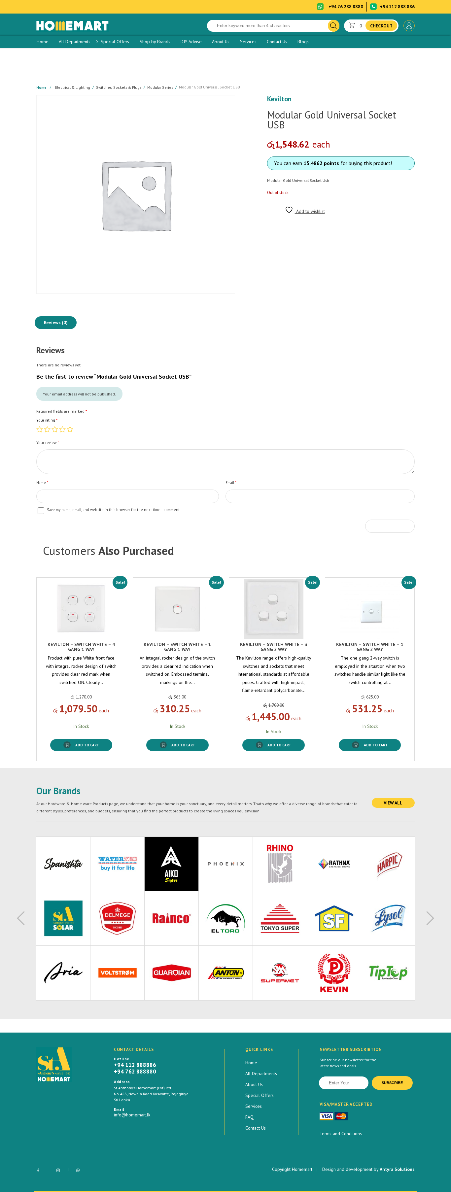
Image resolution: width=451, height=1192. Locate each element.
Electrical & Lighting (72, 87)
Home (43, 42)
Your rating (46, 420)
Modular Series (160, 87)
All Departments (74, 42)
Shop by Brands (155, 42)
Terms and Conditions (341, 1134)
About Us (220, 42)
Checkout (381, 26)
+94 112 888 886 (397, 7)
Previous (21, 918)
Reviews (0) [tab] (56, 322)
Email (231, 482)
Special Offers (115, 42)
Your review (47, 442)
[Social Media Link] (38, 1171)
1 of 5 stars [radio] (39, 429)
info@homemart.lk (132, 1114)
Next (430, 918)
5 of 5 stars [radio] (70, 429)
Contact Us (277, 42)
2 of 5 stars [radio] (47, 429)
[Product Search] (334, 26)
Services (248, 42)
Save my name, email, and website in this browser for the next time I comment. (113, 509)
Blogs (303, 42)
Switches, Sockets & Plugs (118, 87)
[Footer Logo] (54, 1064)
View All (393, 803)
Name (42, 482)
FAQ (249, 1117)
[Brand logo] (63, 864)
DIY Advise (191, 42)
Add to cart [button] (87, 744)
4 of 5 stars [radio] (62, 429)
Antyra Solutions (397, 1169)
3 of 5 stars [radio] (55, 429)
